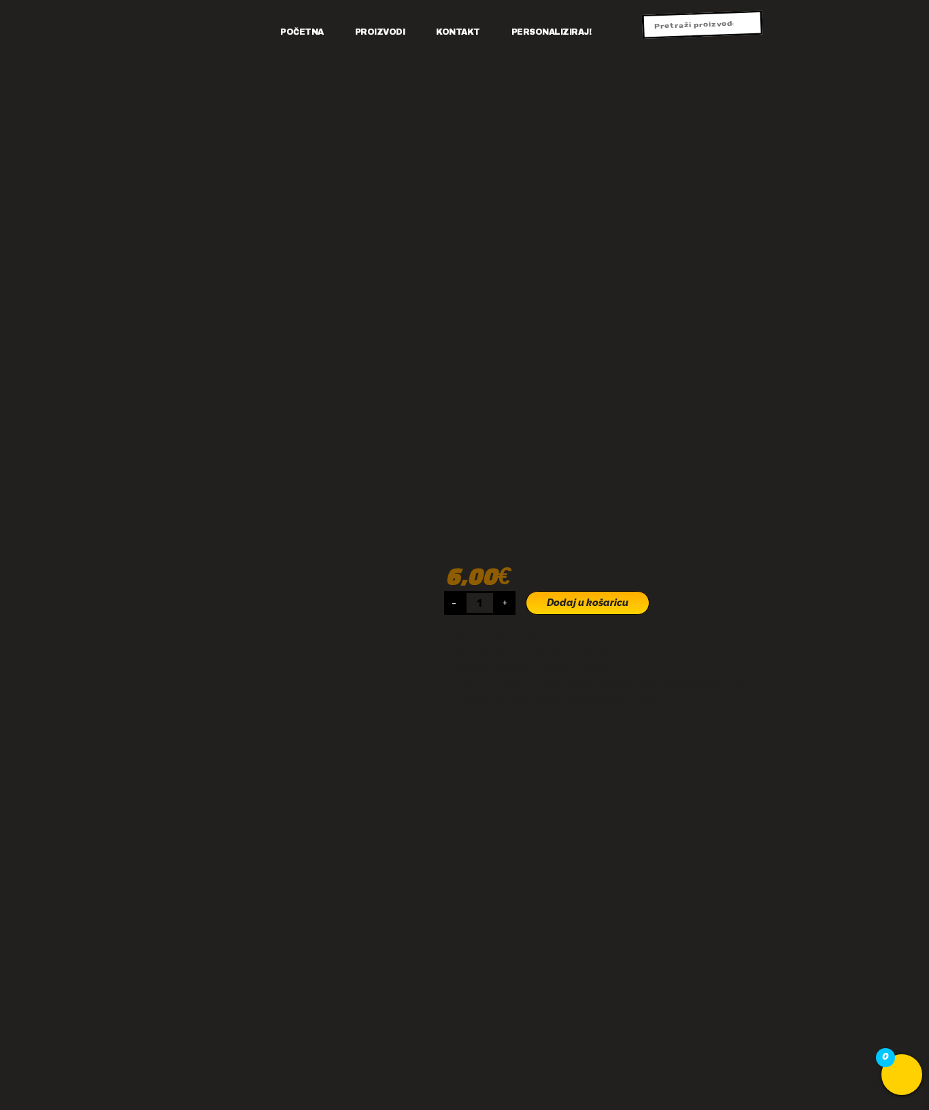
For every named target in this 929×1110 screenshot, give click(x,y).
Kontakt (458, 32)
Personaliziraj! (551, 32)
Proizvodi (380, 32)
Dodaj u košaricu (587, 602)
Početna (302, 32)
